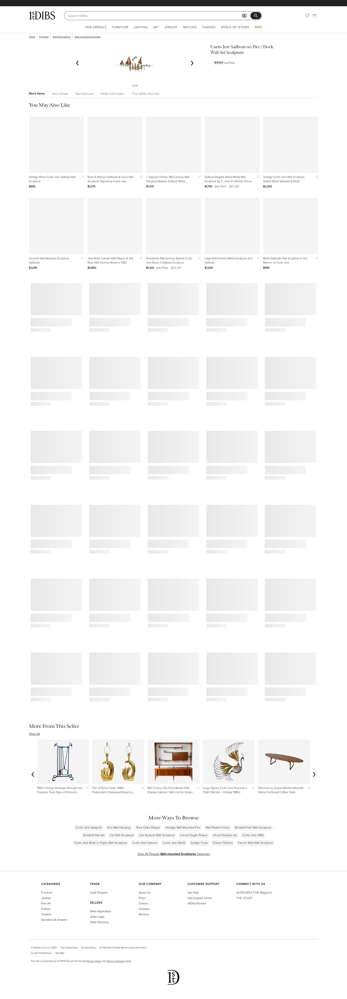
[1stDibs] (42, 15)
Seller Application (100, 911)
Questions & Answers (54, 919)
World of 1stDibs (235, 27)
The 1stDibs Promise (145, 93)
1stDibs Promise (197, 903)
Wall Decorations (61, 36)
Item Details (60, 93)
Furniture (120, 27)
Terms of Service (116, 961)
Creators (46, 914)
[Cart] (314, 15)
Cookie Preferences (41, 953)
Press (142, 898)
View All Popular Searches (173, 854)
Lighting (141, 27)
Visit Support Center (200, 898)
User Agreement (69, 947)
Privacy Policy (88, 947)
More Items (37, 93)
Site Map (59, 953)
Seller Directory (99, 922)
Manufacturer (84, 93)
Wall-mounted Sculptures (88, 36)
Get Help (193, 892)
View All (34, 733)
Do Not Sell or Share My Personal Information (122, 947)
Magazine (254, 892)
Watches (190, 27)
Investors (144, 909)
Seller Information (113, 93)
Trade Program (99, 892)
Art (156, 27)
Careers (143, 903)
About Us (144, 892)
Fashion (208, 27)
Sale (258, 27)
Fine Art (46, 903)
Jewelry (171, 27)
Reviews (144, 914)
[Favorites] (307, 15)
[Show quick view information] (81, 177)
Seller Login (97, 916)
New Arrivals (96, 27)
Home (32, 36)
